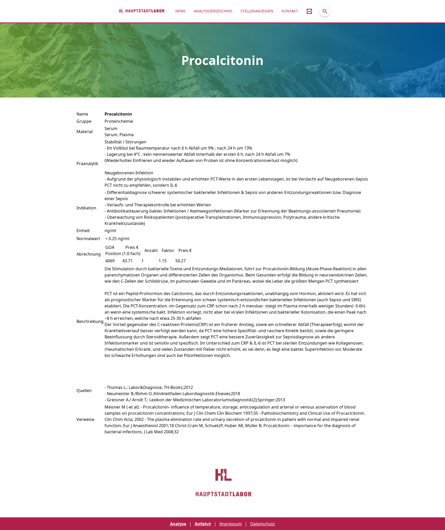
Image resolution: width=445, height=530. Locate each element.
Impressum (230, 524)
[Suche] (325, 11)
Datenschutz (262, 524)
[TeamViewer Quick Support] (309, 11)
